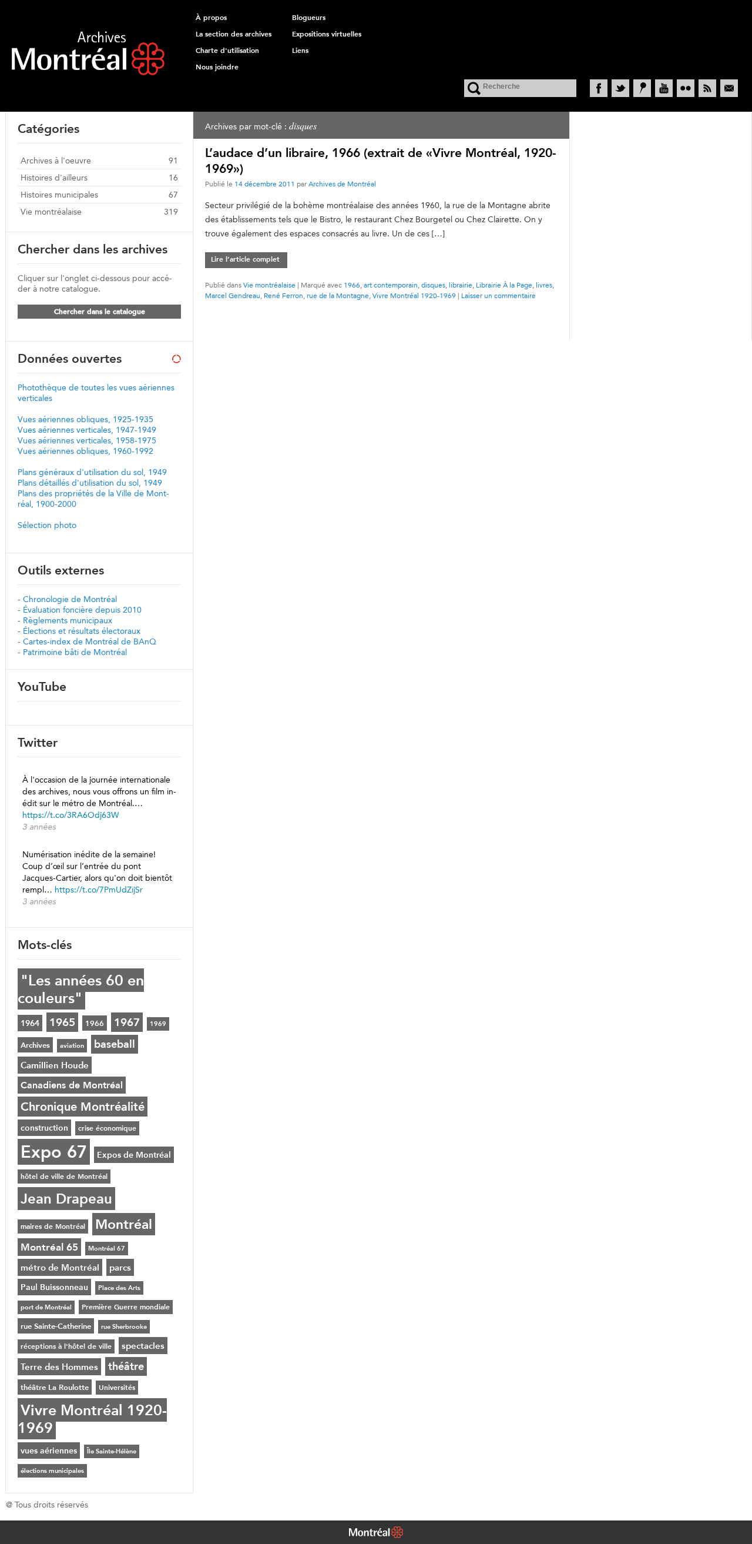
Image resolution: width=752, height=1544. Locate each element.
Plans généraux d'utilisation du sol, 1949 (92, 472)
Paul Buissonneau (54, 1287)
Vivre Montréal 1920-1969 (414, 295)
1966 (352, 284)
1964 (30, 1023)
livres (544, 284)
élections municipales (52, 1471)
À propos (211, 18)
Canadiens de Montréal (72, 1085)
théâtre (126, 1366)
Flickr (685, 88)
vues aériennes (49, 1450)
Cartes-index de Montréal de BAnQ (89, 641)
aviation (72, 1046)
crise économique (107, 1128)
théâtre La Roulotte (55, 1387)
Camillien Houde (55, 1065)
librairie (460, 284)
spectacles (143, 1345)
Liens (300, 50)
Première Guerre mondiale (126, 1307)
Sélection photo (47, 525)
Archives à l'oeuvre (56, 160)
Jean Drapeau (66, 1198)
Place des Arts (119, 1288)
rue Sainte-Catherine (56, 1326)
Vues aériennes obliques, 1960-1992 (85, 451)
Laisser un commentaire (498, 295)
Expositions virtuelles (326, 34)
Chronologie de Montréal (70, 599)
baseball (114, 1044)
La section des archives (233, 34)
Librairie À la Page (504, 284)
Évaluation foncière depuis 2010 (82, 609)
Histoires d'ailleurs (54, 177)
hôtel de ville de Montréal (64, 1176)
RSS (707, 88)
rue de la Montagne (338, 295)
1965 (62, 1022)
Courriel (729, 88)
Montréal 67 (106, 1248)
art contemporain (391, 284)
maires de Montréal (53, 1226)
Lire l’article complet (245, 259)
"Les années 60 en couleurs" (81, 989)
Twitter (620, 88)
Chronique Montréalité (83, 1106)
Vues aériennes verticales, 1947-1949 (87, 430)
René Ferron (283, 295)
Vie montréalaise (269, 284)
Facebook (598, 88)
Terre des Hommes (59, 1366)
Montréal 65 (49, 1247)
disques (433, 284)
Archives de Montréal (342, 183)
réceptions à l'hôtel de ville (66, 1346)
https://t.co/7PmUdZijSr (99, 889)
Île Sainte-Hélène (111, 1451)
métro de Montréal (60, 1267)
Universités (117, 1387)
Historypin (642, 88)
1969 (158, 1024)
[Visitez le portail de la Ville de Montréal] (376, 1533)
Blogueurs (308, 18)
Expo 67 (54, 1152)
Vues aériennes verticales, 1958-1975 (87, 440)
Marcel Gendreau (232, 295)
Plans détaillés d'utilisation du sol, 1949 (90, 482)
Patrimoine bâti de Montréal (75, 652)
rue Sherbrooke (124, 1327)
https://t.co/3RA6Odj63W (70, 815)
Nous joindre (217, 67)
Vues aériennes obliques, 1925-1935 (85, 419)
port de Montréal (46, 1307)
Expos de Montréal (134, 1154)
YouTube (664, 88)
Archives (35, 1045)
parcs (120, 1267)
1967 (127, 1022)
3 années (39, 826)
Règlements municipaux (67, 620)
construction (44, 1127)
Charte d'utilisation (227, 50)
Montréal (123, 1224)
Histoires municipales (59, 194)
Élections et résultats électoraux (81, 631)
